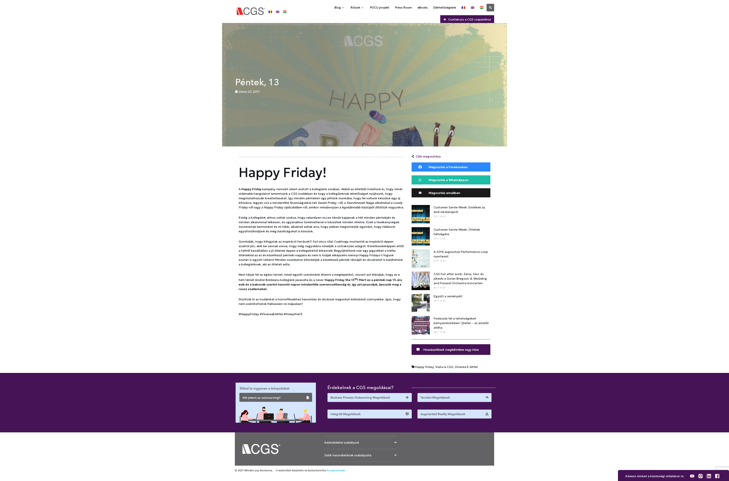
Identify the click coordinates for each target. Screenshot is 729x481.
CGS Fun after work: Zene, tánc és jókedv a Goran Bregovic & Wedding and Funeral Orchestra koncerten (460, 278)
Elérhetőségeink (444, 7)
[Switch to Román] (270, 11)
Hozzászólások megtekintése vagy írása (451, 350)
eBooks (422, 7)
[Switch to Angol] (277, 11)
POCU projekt (379, 7)
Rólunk (355, 7)
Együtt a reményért (448, 296)
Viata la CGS (444, 367)
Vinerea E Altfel (466, 367)
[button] (490, 7)
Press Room (403, 7)
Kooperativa (334, 470)
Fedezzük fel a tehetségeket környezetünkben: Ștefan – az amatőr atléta (461, 322)
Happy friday (424, 367)
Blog (338, 7)
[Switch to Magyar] (284, 11)
